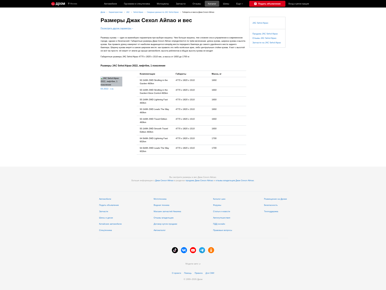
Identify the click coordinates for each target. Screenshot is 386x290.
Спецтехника (105, 230)
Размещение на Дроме (275, 199)
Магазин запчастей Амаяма (167, 211)
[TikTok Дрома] (175, 250)
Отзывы (197, 3)
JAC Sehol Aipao (260, 23)
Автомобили (110, 3)
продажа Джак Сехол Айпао (199, 180)
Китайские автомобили (110, 224)
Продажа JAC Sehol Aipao (265, 33)
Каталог (212, 3)
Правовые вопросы (222, 230)
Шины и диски (106, 217)
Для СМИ (210, 273)
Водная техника (161, 205)
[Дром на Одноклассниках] (211, 250)
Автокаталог (160, 230)
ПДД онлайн (219, 224)
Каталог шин (219, 199)
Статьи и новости (221, 211)
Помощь (188, 273)
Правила (198, 273)
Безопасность (271, 205)
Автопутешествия (221, 217)
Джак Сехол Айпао (164, 180)
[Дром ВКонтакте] (184, 250)
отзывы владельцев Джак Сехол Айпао (235, 180)
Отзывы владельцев (163, 217)
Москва (73, 4)
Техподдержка (271, 211)
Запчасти (180, 3)
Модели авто (191, 263)
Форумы (217, 205)
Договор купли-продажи (165, 224)
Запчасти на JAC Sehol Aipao (266, 42)
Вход (298, 3)
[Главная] (58, 4)
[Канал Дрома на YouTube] (193, 250)
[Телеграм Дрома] (202, 250)
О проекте (176, 273)
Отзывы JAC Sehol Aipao (264, 38)
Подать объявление (109, 205)
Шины (226, 3)
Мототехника (160, 199)
